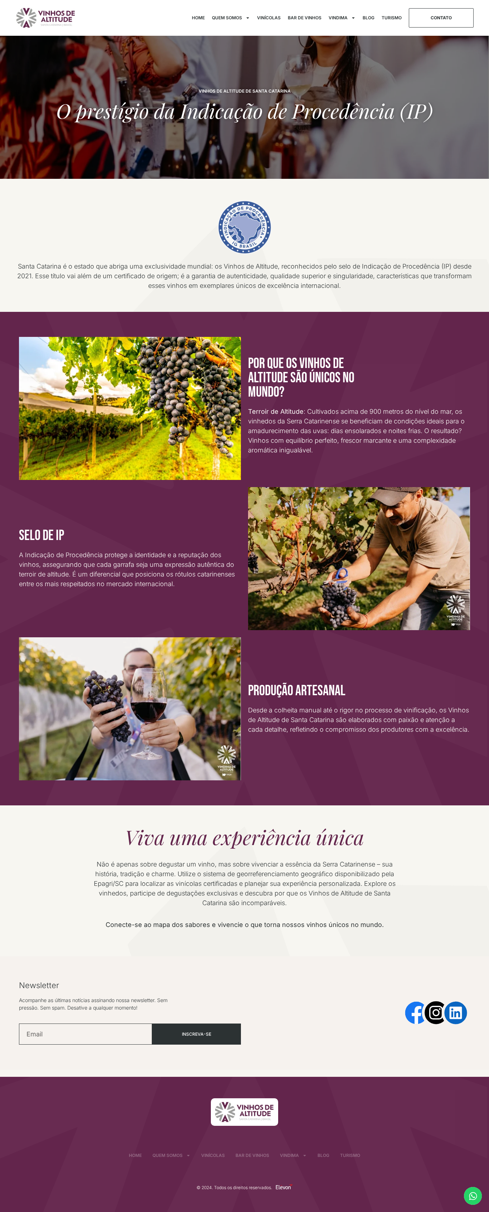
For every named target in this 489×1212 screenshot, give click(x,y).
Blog (368, 17)
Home (198, 17)
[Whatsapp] (473, 1196)
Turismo (392, 17)
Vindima (338, 17)
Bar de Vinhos (304, 17)
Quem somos (227, 17)
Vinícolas (269, 17)
